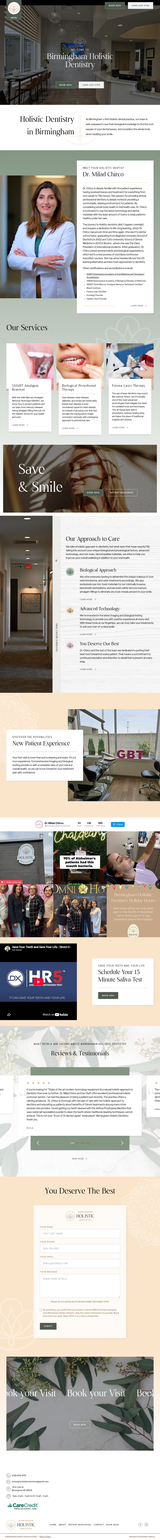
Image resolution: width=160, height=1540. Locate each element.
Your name (46, 1227)
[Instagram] (146, 1525)
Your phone (47, 1242)
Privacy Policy (45, 1537)
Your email (47, 1257)
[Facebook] (140, 1525)
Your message (48, 1272)
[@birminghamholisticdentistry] (39, 824)
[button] (38, 1143)
